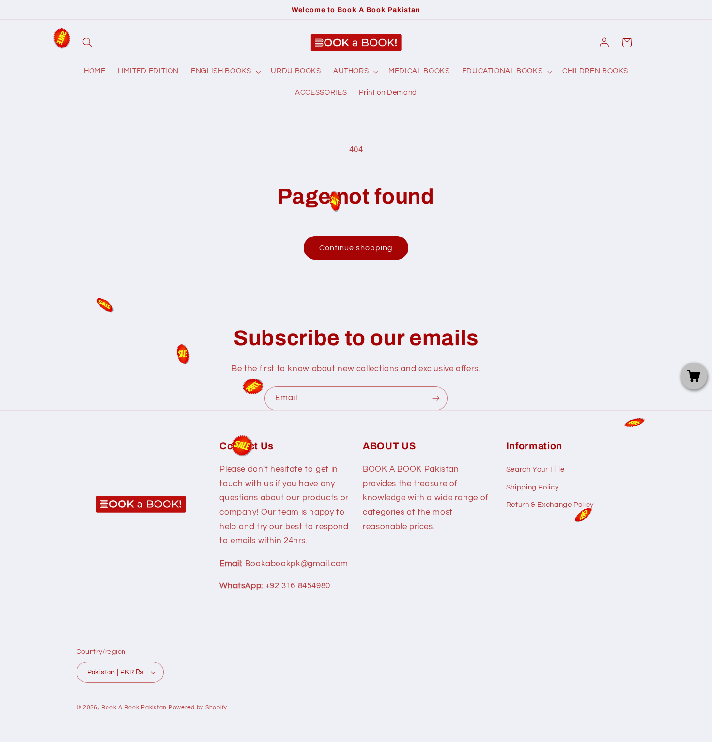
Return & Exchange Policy (550, 504)
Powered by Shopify (198, 707)
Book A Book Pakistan (134, 707)
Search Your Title (535, 469)
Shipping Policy (532, 487)
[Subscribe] (436, 398)
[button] (88, 43)
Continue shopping (356, 248)
